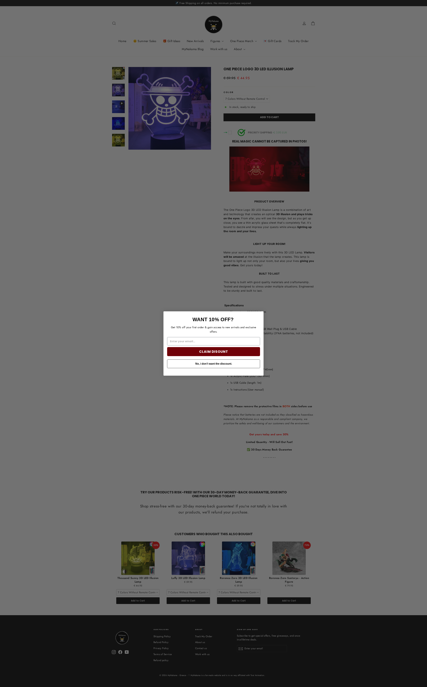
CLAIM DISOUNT (213, 351)
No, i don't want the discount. (213, 363)
